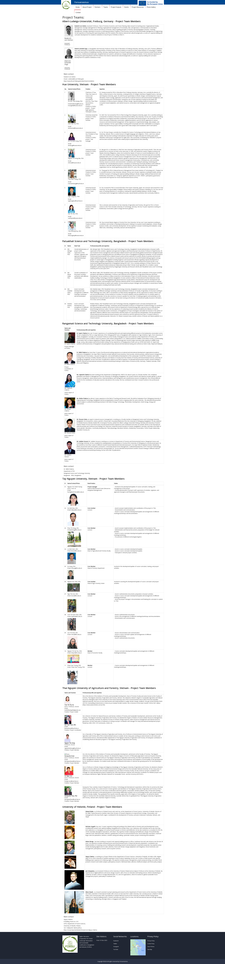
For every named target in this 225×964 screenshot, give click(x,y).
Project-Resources (138, 7)
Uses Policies (150, 946)
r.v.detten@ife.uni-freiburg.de (75, 79)
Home (78, 7)
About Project (87, 7)
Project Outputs (116, 7)
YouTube (115, 949)
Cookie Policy (150, 943)
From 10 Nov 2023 (101, 940)
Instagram (116, 946)
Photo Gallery (151, 7)
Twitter (115, 943)
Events (126, 7)
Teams (105, 7)
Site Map (149, 949)
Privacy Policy (151, 941)
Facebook (116, 941)
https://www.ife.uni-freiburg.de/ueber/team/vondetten (79, 81)
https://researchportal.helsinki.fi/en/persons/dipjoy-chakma (80, 930)
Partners (97, 7)
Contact (78, 12)
